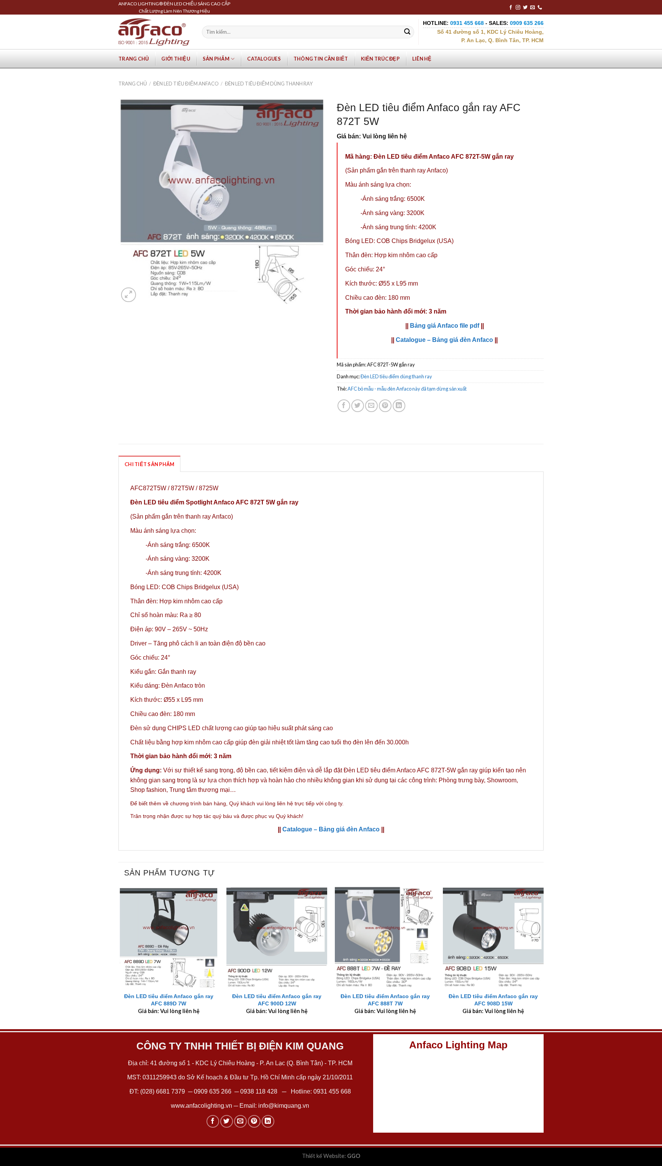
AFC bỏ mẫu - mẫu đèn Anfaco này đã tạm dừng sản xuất (407, 389)
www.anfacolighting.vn (201, 1105)
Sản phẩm (216, 59)
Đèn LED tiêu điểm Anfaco (186, 83)
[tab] (149, 464)
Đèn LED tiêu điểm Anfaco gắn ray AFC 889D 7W (168, 1000)
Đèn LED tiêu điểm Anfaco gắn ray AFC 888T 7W (385, 1000)
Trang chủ (133, 59)
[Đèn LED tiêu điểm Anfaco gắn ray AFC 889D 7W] (168, 937)
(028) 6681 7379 (163, 1091)
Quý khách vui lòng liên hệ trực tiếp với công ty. (286, 803)
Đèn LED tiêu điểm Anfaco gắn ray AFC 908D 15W (493, 1000)
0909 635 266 (212, 1091)
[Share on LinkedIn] (399, 405)
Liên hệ (422, 59)
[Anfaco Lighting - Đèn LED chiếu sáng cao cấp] (154, 32)
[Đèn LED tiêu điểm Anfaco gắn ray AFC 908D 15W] (493, 937)
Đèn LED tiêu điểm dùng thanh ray (269, 83)
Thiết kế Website (323, 1156)
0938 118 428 (258, 1091)
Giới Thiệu (175, 59)
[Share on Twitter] (357, 405)
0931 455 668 (332, 1091)
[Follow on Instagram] (518, 7)
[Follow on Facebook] (510, 7)
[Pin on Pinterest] (385, 405)
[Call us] (539, 7)
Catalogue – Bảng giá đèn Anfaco (444, 340)
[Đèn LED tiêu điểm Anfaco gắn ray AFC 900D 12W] (276, 937)
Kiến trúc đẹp (380, 59)
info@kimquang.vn (283, 1105)
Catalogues (264, 59)
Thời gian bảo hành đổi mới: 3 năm (395, 311)
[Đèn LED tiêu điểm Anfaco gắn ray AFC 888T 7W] (385, 937)
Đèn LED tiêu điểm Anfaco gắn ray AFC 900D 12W (276, 1000)
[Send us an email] (532, 7)
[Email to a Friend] (371, 405)
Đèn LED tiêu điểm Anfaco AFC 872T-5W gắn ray (444, 156)
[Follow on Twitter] (525, 7)
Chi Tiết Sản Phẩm (149, 464)
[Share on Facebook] (344, 405)
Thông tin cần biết (320, 59)
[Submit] (407, 32)
